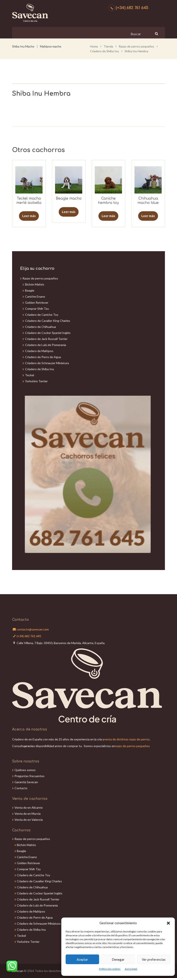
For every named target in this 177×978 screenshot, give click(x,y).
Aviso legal (131, 968)
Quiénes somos (25, 770)
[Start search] (156, 33)
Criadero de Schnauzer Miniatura (47, 363)
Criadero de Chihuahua (40, 327)
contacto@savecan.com (33, 629)
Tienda (108, 46)
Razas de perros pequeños (136, 46)
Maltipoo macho (50, 46)
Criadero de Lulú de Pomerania (45, 345)
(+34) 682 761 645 (132, 8)
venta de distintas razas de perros (127, 739)
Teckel (29, 375)
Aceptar (82, 959)
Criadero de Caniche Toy (41, 314)
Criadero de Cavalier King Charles (47, 320)
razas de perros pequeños (132, 746)
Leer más (29, 216)
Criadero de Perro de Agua (43, 357)
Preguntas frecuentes (29, 776)
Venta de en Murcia (27, 813)
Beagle (29, 290)
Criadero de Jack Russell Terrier (46, 339)
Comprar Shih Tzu (37, 308)
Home (94, 46)
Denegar (118, 959)
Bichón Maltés (34, 284)
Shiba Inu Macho (23, 46)
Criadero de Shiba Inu (104, 51)
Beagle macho (69, 198)
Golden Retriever (36, 302)
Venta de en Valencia (28, 819)
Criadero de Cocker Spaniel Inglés (48, 333)
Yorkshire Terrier (36, 381)
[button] (168, 923)
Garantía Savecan (26, 782)
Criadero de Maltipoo (39, 351)
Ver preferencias (154, 959)
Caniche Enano (35, 296)
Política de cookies (109, 968)
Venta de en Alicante (28, 807)
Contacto (20, 788)
